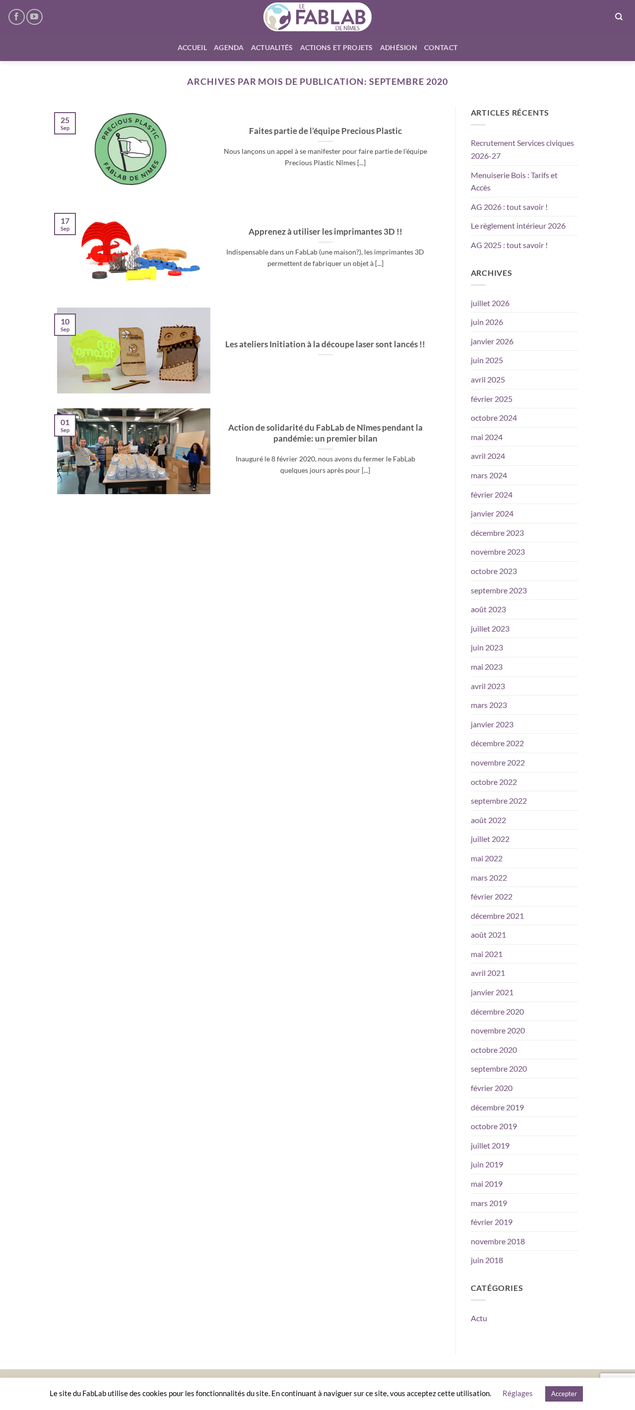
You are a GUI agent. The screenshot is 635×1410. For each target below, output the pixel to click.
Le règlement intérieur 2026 (518, 225)
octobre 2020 (494, 1049)
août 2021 (488, 934)
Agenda (229, 47)
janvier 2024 (492, 513)
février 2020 (491, 1087)
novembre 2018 (498, 1241)
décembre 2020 (497, 1011)
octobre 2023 (494, 571)
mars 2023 (489, 704)
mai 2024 (487, 437)
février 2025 (491, 398)
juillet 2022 (490, 838)
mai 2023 (487, 666)
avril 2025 (488, 379)
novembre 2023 (498, 551)
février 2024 (491, 494)
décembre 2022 (497, 743)
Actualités (272, 47)
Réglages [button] (518, 1393)
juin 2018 (487, 1260)
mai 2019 (487, 1183)
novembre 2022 (498, 762)
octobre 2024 (494, 417)
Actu (479, 1318)
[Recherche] (619, 17)
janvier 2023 (492, 724)
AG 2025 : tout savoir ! (509, 245)
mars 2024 (489, 475)
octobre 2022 (494, 781)
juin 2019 (487, 1164)
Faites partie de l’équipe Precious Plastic (325, 131)
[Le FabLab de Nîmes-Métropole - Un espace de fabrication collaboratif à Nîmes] (317, 17)
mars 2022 (489, 877)
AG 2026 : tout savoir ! (509, 206)
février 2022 (491, 896)
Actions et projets (336, 47)
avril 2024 (488, 455)
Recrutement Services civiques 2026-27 (522, 149)
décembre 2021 (497, 915)
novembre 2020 (498, 1030)
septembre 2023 (499, 590)
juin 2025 (487, 360)
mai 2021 (487, 954)
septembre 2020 (499, 1068)
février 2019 (491, 1221)
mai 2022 (487, 858)
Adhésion (398, 47)
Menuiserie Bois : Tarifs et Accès (514, 181)
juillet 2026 (490, 303)
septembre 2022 (499, 800)
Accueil (192, 47)
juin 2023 (487, 647)
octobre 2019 (494, 1126)
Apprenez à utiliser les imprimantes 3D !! (325, 232)
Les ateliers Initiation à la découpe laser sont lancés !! (325, 344)
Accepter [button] (564, 1394)
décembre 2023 (497, 532)
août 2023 (488, 609)
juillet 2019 (490, 1145)
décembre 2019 (497, 1107)
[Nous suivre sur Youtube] (34, 17)
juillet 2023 (490, 628)
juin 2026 (487, 321)
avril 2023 (488, 686)
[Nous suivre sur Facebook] (16, 17)
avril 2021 (488, 972)
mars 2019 (489, 1203)
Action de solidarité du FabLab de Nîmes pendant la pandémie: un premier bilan (325, 433)
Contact (440, 47)
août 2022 (488, 820)
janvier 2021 (492, 992)
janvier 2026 (492, 341)
